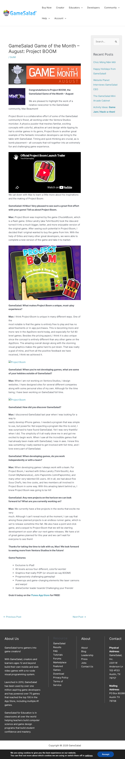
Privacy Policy (60, 677)
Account (58, 18)
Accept (105, 754)
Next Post (79, 616)
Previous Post (12, 616)
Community (110, 7)
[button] (81, 7)
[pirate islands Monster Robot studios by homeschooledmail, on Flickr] (45, 272)
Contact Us (87, 666)
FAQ (55, 651)
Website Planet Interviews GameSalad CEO (105, 85)
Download (58, 673)
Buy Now (47, 7)
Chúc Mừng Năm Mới (104, 62)
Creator (60, 7)
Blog (83, 651)
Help (44, 18)
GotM (13, 57)
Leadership (87, 655)
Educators (74, 7)
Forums (57, 658)
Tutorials (58, 654)
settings (89, 755)
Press (84, 659)
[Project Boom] (17, 361)
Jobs (83, 662)
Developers (93, 7)
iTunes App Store (40, 595)
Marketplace (59, 662)
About (84, 647)
